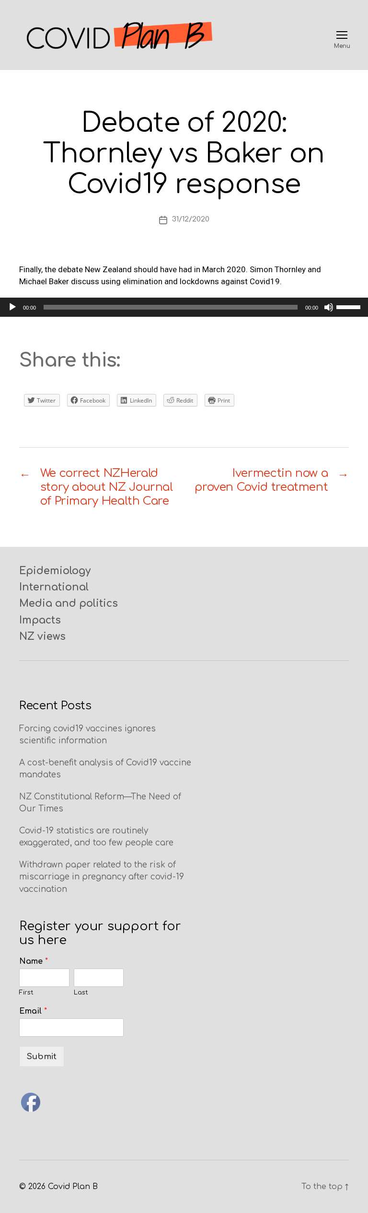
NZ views (42, 636)
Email (33, 1011)
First (26, 992)
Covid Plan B (73, 1186)
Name (33, 961)
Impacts (40, 620)
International (54, 587)
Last (81, 992)
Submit (42, 1056)
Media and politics (68, 603)
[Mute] (329, 307)
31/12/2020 (190, 219)
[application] (184, 307)
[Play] (12, 307)
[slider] (349, 306)
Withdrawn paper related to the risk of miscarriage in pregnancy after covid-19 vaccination (101, 877)
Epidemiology (55, 571)
